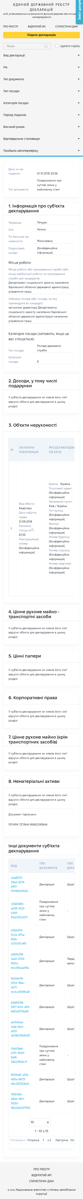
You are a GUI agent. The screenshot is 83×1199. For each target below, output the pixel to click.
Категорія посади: (16, 103)
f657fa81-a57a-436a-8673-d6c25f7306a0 (20, 1079)
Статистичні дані (66, 26)
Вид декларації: (14, 55)
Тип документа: (13, 79)
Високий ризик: (14, 127)
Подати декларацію (41, 35)
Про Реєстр (10, 26)
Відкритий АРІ (37, 26)
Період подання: (14, 115)
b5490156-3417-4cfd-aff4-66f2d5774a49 (20, 1007)
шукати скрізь (70, 46)
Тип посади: (11, 91)
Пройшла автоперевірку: (20, 150)
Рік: (5, 67)
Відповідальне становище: (21, 138)
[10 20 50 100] (40, 1122)
